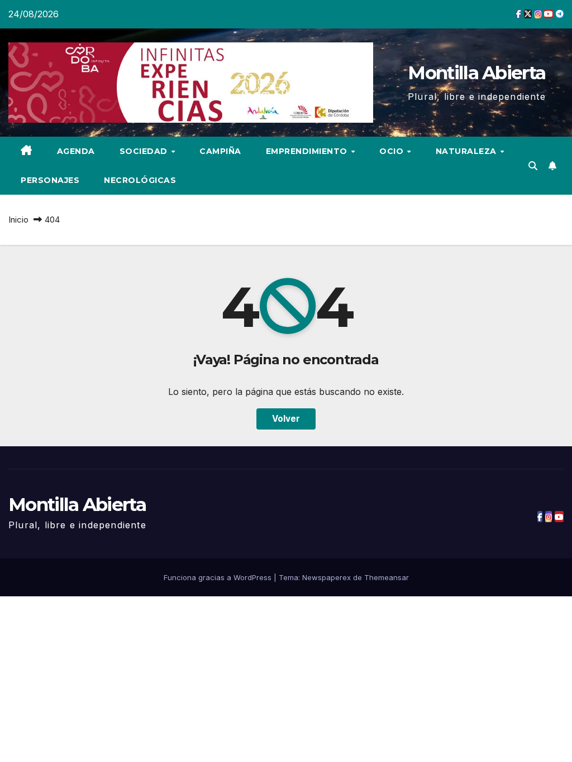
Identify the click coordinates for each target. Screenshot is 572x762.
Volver (286, 418)
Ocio (392, 151)
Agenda (76, 151)
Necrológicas (140, 180)
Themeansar (386, 577)
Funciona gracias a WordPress (219, 577)
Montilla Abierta (476, 72)
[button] (532, 165)
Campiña (220, 151)
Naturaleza (467, 151)
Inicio (18, 219)
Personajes (50, 180)
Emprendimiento (308, 151)
